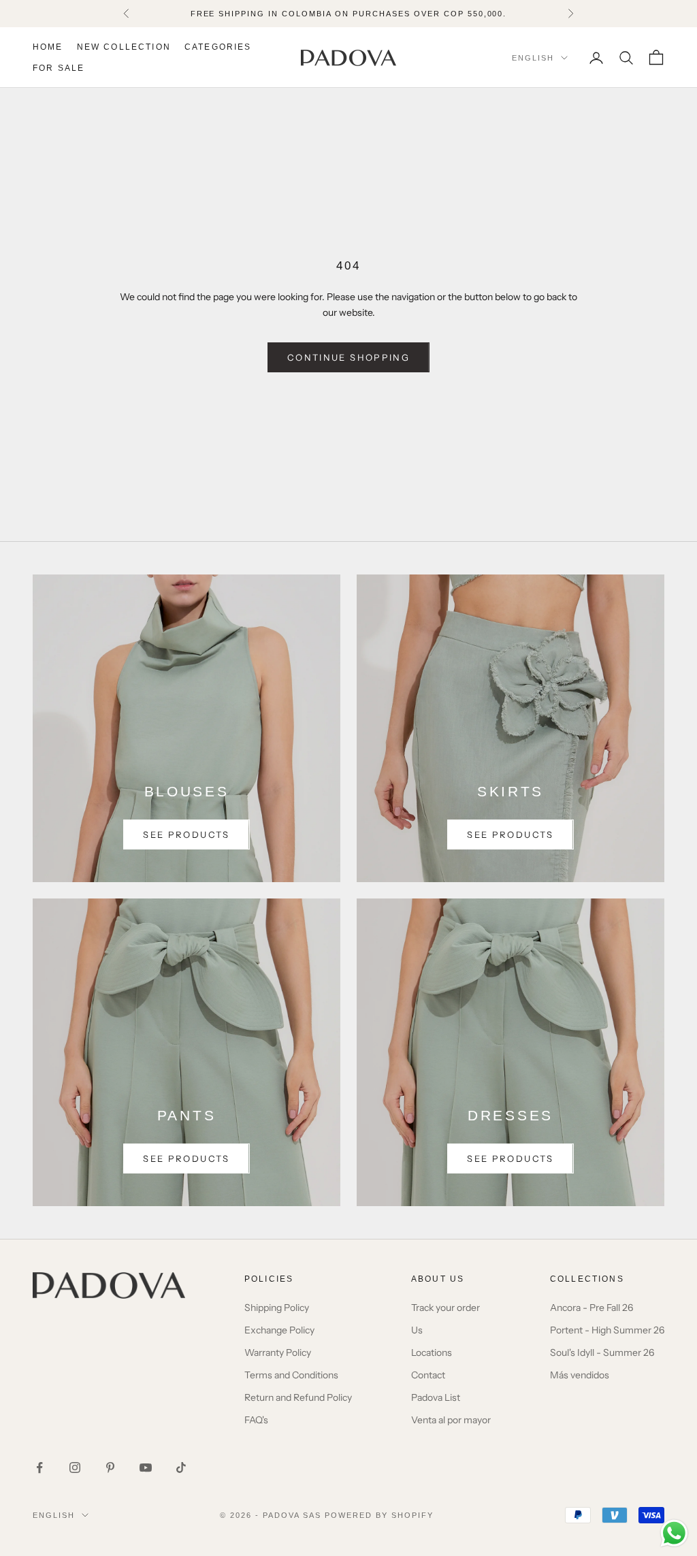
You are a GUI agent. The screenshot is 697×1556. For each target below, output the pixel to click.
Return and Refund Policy (298, 1397)
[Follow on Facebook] (39, 1467)
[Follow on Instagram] (75, 1467)
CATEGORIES (218, 47)
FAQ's (256, 1420)
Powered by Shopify (379, 1515)
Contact (428, 1375)
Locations (431, 1352)
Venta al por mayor (451, 1420)
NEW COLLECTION (124, 47)
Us (417, 1330)
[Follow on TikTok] (181, 1467)
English (533, 58)
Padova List (435, 1397)
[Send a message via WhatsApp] (674, 1533)
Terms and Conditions (291, 1375)
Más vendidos (579, 1375)
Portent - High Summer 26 (607, 1330)
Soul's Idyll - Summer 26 (602, 1352)
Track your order (445, 1307)
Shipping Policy (276, 1307)
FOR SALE (58, 68)
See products (186, 834)
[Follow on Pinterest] (110, 1467)
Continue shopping (348, 357)
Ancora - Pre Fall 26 (591, 1307)
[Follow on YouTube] (145, 1467)
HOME (48, 47)
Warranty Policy (277, 1352)
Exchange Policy (279, 1330)
